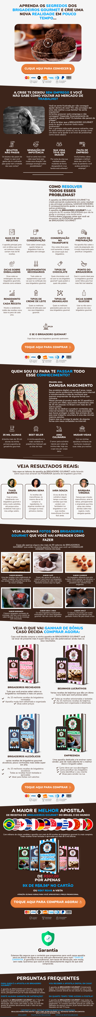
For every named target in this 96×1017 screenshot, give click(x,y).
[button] (48, 43)
